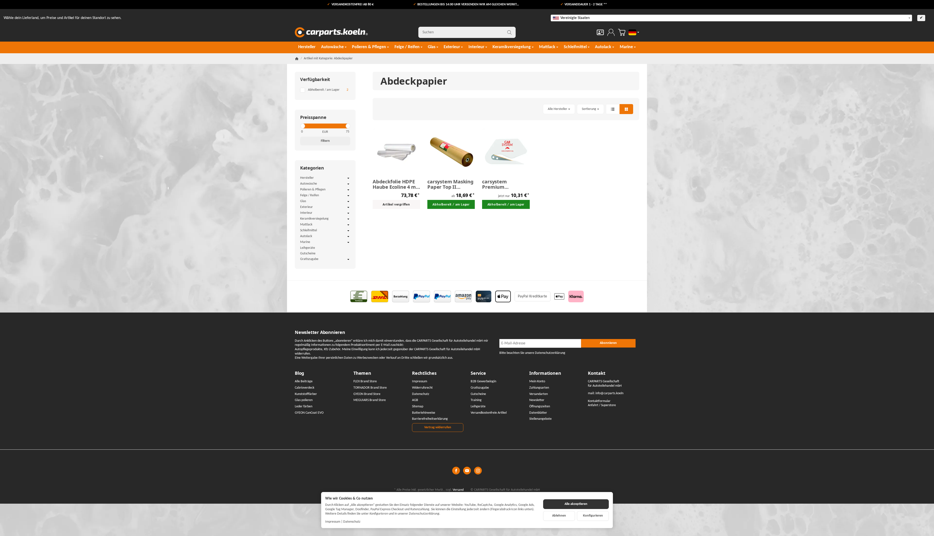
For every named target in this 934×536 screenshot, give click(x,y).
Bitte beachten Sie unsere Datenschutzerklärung (532, 353)
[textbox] (731, 18)
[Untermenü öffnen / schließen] (348, 178)
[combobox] (731, 18)
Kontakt (596, 373)
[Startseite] (297, 59)
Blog (299, 373)
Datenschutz (351, 521)
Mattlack (306, 224)
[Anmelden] (611, 32)
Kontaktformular (599, 401)
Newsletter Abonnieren (320, 332)
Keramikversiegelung (314, 218)
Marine (305, 242)
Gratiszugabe (309, 259)
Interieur (306, 212)
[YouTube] (467, 470)
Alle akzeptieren (576, 504)
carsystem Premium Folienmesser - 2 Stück (501, 184)
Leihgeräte (307, 248)
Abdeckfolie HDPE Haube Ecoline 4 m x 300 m (396, 184)
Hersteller (307, 177)
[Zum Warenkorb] (622, 32)
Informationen (545, 373)
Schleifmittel (308, 230)
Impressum (332, 521)
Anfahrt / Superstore (602, 405)
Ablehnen (559, 515)
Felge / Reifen (309, 195)
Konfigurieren (593, 515)
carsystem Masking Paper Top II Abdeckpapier (450, 184)
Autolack (306, 236)
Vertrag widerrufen (437, 427)
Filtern (325, 141)
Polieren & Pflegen (312, 189)
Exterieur (306, 207)
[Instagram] (478, 470)
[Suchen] (509, 32)
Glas (303, 201)
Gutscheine (307, 253)
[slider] (302, 126)
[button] (506, 109)
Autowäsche (308, 183)
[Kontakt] (600, 32)
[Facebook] (456, 470)
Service (478, 373)
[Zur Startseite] (331, 32)
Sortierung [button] (589, 109)
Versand (458, 489)
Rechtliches (424, 373)
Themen (362, 373)
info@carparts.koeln (609, 393)
